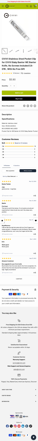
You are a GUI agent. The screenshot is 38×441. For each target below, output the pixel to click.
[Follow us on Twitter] (11, 426)
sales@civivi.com (19, 369)
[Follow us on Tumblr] (26, 426)
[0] (34, 6)
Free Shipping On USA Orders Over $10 (19, 1)
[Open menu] (3, 6)
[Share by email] (35, 105)
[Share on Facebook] (24, 105)
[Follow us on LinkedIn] (22, 426)
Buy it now (19, 99)
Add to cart (19, 93)
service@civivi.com (19, 363)
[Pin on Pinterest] (28, 105)
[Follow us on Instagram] (15, 426)
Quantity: (5, 86)
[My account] (31, 6)
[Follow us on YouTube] (19, 426)
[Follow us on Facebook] (7, 426)
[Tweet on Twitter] (31, 105)
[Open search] (27, 6)
